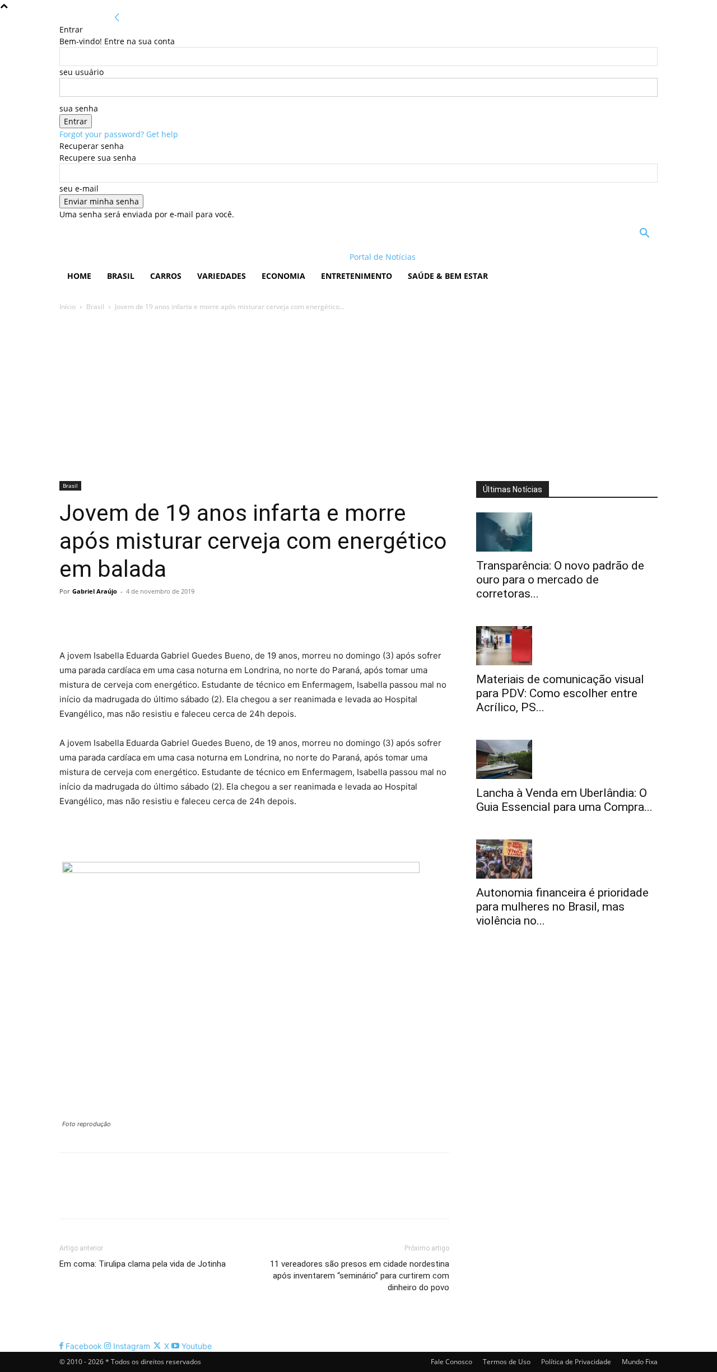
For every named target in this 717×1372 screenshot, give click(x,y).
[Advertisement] (358, 397)
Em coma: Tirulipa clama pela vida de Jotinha (142, 1264)
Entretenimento (356, 275)
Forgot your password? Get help (118, 134)
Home (79, 275)
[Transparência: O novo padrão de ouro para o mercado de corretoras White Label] (567, 532)
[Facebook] (70, 616)
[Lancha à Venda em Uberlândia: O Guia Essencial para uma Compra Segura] (567, 759)
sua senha (78, 108)
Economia (283, 275)
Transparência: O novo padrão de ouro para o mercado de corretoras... (560, 579)
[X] (96, 616)
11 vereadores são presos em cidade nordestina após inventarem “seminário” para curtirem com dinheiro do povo (359, 1275)
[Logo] (131, 256)
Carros (165, 275)
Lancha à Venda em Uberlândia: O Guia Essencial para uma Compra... (564, 800)
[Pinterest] (122, 616)
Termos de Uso (506, 1361)
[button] (644, 234)
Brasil (120, 275)
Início (67, 306)
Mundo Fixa (640, 1361)
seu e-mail (79, 188)
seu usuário (81, 72)
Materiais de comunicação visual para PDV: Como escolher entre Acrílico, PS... (560, 693)
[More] (174, 616)
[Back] (117, 17)
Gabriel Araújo (94, 591)
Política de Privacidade (576, 1361)
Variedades (221, 275)
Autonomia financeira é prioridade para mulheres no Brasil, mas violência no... (562, 906)
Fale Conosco (451, 1361)
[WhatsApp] (148, 616)
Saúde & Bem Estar (448, 275)
